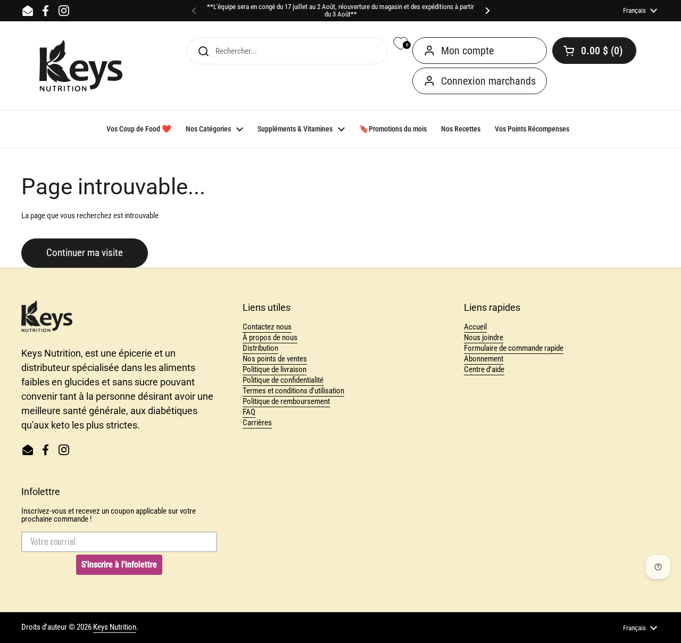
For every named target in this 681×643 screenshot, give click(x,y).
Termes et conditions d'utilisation (293, 390)
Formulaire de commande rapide (513, 348)
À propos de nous (270, 337)
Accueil (475, 327)
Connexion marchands (488, 81)
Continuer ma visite (84, 253)
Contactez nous (267, 327)
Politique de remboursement (286, 401)
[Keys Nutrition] (80, 66)
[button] (594, 50)
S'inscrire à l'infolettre (119, 564)
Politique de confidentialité (283, 380)
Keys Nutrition (114, 627)
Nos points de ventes (275, 359)
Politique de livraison (274, 369)
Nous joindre (483, 337)
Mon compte (467, 50)
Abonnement (483, 359)
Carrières (257, 422)
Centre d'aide (484, 369)
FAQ (249, 412)
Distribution (260, 348)
